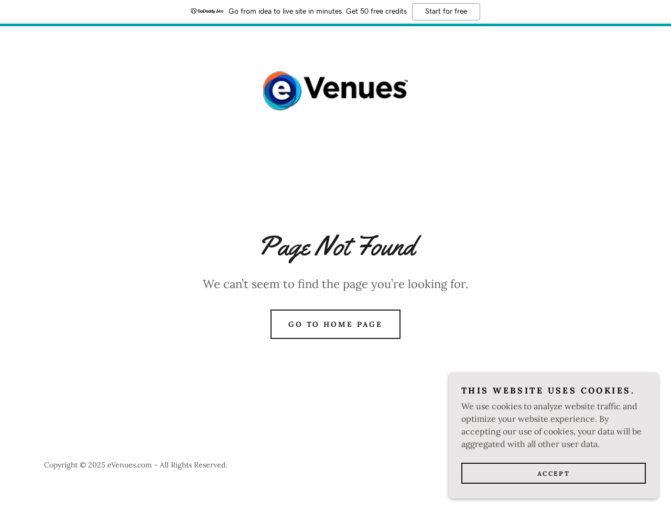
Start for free (446, 11)
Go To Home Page (335, 324)
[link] (335, 90)
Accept (553, 473)
